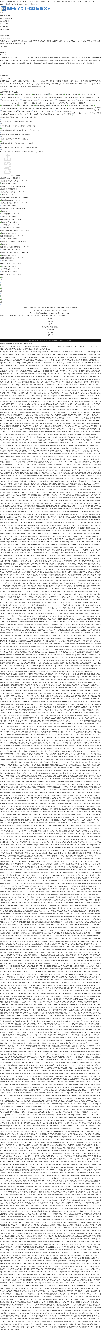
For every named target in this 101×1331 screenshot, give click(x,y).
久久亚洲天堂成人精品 (77, 536)
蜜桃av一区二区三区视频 (25, 597)
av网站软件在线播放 (12, 668)
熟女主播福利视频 (61, 781)
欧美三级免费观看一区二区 (38, 385)
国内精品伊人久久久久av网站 (89, 385)
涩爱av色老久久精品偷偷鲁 (82, 784)
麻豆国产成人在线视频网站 (84, 363)
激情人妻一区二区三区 (61, 1024)
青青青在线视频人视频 (80, 762)
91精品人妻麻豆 (73, 445)
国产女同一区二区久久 (58, 858)
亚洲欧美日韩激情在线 (48, 464)
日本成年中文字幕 (55, 839)
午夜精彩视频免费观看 (83, 528)
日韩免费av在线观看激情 (14, 591)
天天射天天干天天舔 (20, 431)
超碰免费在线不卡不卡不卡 (85, 1062)
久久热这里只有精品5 (48, 996)
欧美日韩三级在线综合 (30, 632)
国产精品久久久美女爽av (85, 842)
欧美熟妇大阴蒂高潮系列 (89, 776)
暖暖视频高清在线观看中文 (42, 363)
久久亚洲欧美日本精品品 (16, 996)
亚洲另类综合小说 (61, 955)
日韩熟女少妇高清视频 (76, 1024)
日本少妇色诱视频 (60, 641)
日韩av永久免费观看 (63, 374)
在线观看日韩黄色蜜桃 (36, 668)
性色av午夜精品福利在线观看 (50, 409)
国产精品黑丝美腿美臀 (53, 506)
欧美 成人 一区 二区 (16, 632)
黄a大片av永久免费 (38, 423)
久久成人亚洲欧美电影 (15, 1024)
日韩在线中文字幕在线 (24, 506)
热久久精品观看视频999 (88, 941)
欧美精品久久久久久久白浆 (67, 652)
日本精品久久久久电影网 (19, 660)
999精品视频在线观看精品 (85, 649)
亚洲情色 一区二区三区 (81, 803)
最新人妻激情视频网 (84, 462)
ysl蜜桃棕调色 (41, 586)
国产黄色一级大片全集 (46, 555)
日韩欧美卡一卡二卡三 (39, 729)
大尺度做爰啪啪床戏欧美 (18, 980)
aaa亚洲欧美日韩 (93, 1087)
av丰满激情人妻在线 (81, 958)
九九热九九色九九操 (80, 376)
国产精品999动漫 (51, 586)
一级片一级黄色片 (53, 809)
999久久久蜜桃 (4, 781)
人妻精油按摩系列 (76, 657)
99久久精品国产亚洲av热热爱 (9, 385)
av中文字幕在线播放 (56, 475)
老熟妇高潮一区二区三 (50, 963)
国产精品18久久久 (60, 677)
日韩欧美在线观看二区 (92, 536)
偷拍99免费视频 (45, 379)
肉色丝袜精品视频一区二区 (17, 583)
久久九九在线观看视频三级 (82, 520)
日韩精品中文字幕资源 (77, 869)
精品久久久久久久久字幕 (89, 704)
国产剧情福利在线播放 (56, 836)
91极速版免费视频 (34, 1068)
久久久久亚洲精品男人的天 (50, 434)
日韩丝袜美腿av (75, 1073)
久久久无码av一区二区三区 (61, 536)
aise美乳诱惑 (92, 1090)
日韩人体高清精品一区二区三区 (45, 605)
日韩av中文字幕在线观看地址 (27, 448)
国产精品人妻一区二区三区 (81, 478)
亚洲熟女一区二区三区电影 (24, 911)
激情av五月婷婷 (81, 451)
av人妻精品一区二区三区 (27, 1002)
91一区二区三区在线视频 (22, 916)
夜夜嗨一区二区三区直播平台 (63, 762)
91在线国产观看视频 (52, 531)
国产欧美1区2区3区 (83, 806)
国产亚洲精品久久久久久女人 (90, 401)
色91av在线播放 (80, 475)
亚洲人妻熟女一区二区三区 (68, 525)
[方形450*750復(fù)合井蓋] (26, 106)
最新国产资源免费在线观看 (83, 473)
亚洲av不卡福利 (20, 773)
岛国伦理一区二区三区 (39, 486)
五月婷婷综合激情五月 (93, 514)
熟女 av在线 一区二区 (63, 602)
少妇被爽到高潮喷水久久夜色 (47, 376)
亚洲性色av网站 (45, 431)
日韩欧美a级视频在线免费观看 (85, 679)
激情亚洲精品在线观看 (82, 481)
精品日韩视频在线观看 (82, 357)
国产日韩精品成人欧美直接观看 (73, 847)
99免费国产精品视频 (21, 390)
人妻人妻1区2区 (90, 900)
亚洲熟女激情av (19, 778)
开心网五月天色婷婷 (64, 856)
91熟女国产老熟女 (28, 360)
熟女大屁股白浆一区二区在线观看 (35, 374)
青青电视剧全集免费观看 (9, 1013)
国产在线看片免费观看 (44, 696)
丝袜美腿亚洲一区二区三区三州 (24, 1037)
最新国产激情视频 (49, 500)
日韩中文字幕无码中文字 (35, 459)
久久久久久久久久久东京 (53, 437)
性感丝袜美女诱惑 (88, 745)
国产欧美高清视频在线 (24, 423)
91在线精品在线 (89, 847)
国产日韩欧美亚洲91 (58, 470)
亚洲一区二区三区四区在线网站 (46, 789)
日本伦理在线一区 (32, 759)
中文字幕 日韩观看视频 (49, 660)
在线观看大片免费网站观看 (73, 555)
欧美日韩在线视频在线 (93, 418)
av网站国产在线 (86, 1076)
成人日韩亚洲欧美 (18, 572)
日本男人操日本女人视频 (82, 1098)
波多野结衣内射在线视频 (69, 426)
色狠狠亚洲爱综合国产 (32, 762)
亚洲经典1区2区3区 (85, 561)
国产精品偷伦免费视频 (16, 547)
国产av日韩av (69, 398)
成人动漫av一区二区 (12, 652)
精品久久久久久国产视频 (32, 1081)
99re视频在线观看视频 (36, 1015)
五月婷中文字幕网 (14, 456)
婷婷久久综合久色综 (74, 401)
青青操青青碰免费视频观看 (53, 721)
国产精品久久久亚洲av (49, 682)
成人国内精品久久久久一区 (64, 387)
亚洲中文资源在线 (22, 754)
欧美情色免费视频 (64, 382)
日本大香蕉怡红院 (81, 812)
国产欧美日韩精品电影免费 (17, 894)
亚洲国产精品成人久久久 (34, 577)
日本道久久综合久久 (26, 812)
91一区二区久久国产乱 (11, 448)
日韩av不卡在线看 (58, 404)
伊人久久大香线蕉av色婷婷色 (48, 365)
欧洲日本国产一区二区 (72, 690)
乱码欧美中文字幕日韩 (90, 955)
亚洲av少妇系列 (94, 980)
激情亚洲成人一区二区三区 (39, 809)
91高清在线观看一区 (48, 544)
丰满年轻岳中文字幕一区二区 (41, 814)
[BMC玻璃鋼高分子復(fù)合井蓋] (65, 100)
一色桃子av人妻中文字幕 (31, 666)
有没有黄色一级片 (29, 1048)
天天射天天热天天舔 (75, 566)
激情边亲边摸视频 (18, 387)
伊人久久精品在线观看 (47, 754)
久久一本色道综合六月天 (45, 632)
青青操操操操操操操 (75, 801)
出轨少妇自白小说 (5, 842)
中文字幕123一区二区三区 (91, 608)
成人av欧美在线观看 (36, 368)
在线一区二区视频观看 (30, 442)
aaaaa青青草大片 (57, 935)
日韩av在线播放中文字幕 (12, 409)
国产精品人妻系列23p (23, 688)
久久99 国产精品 (27, 1004)
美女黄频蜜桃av (93, 1040)
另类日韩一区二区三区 (13, 550)
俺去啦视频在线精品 (27, 935)
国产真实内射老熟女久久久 (62, 453)
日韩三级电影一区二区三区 (44, 354)
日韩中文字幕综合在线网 (7, 420)
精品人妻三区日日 (87, 817)
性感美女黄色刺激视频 (68, 897)
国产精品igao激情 (82, 858)
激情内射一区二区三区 (62, 715)
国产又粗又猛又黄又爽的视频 (40, 867)
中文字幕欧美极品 (31, 495)
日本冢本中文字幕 (41, 938)
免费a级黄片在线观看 (8, 453)
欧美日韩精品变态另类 (47, 872)
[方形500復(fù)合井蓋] (42, 106)
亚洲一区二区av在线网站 (59, 401)
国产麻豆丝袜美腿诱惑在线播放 (48, 442)
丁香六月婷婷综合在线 (52, 671)
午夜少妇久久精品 (56, 828)
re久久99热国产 (7, 630)
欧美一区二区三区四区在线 (20, 1079)
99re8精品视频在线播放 (81, 398)
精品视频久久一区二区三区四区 (42, 371)
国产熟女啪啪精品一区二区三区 (42, 806)
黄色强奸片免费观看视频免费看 (75, 569)
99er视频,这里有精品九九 (71, 1021)
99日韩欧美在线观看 (52, 732)
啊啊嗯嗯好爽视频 (20, 580)
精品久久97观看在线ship (44, 404)
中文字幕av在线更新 (94, 762)
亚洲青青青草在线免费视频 (47, 823)
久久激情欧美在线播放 (89, 575)
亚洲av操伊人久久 (64, 352)
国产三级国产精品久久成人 (65, 448)
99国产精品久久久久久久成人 (89, 599)
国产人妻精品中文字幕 (67, 980)
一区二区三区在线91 (78, 748)
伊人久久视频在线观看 (7, 390)
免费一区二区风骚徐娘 (55, 792)
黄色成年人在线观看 (62, 580)
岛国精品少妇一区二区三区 (10, 867)
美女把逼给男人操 (85, 635)
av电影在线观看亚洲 (79, 396)
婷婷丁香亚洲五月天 (79, 423)
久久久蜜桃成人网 (82, 949)
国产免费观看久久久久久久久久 (13, 1048)
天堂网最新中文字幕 (24, 784)
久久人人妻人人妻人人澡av (64, 613)
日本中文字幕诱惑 (27, 958)
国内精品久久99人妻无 (25, 1013)
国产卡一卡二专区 (62, 798)
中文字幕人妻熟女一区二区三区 (74, 712)
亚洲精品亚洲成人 (26, 820)
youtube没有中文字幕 (28, 825)
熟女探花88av (29, 861)
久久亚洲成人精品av (12, 470)
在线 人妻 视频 (79, 558)
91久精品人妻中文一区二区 (66, 944)
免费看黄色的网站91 (54, 481)
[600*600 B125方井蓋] (7, 95)
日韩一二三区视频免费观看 (18, 1090)
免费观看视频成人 (45, 847)
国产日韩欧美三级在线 (73, 379)
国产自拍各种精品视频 (43, 685)
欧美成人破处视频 (75, 776)
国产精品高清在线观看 (47, 547)
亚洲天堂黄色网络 (14, 376)
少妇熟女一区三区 (95, 398)
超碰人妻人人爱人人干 (71, 861)
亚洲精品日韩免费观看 (16, 674)
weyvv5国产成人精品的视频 (71, 737)
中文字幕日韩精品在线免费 (8, 597)
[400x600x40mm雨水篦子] (23, 95)
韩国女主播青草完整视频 (15, 947)
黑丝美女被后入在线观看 (62, 547)
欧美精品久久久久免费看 (51, 980)
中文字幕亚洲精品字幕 (83, 944)
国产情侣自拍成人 (45, 583)
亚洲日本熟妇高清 (34, 352)
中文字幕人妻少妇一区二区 (12, 776)
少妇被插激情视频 (20, 1035)
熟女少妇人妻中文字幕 (32, 743)
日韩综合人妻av (50, 891)
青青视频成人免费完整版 (11, 398)
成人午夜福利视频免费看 (25, 588)
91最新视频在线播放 (88, 638)
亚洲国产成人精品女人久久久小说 (72, 1048)
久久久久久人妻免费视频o (57, 418)
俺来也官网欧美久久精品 (78, 1032)
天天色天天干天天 (38, 550)
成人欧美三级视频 (29, 354)
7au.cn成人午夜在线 (30, 503)
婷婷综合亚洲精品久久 (77, 864)
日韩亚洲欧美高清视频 (80, 387)
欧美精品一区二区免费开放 (20, 1015)
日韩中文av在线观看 (53, 638)
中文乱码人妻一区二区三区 (13, 1032)
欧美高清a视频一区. (19, 798)
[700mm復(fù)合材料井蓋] (63, 111)
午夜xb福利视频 (8, 823)
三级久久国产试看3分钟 (52, 561)
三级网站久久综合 (17, 663)
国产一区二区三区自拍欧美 (37, 655)
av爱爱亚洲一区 (12, 641)
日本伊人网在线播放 (54, 643)
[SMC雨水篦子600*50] (83, 100)
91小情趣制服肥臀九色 (81, 434)
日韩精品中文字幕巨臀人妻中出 (64, 770)
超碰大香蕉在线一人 (74, 368)
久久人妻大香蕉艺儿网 (13, 522)
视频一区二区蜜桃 (5, 671)
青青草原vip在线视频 (94, 387)
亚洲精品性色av (30, 853)
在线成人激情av (24, 677)
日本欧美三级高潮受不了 (26, 718)
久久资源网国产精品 (28, 514)
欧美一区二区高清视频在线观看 (17, 803)
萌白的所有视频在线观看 (73, 1018)
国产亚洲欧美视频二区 (85, 666)
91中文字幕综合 (63, 963)
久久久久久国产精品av (49, 566)
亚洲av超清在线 (54, 1073)
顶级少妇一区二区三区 (72, 685)
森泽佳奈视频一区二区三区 (39, 484)
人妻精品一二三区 (87, 539)
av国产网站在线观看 (67, 481)
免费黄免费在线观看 (55, 390)
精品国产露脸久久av (46, 801)
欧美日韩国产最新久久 (29, 795)
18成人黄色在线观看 (12, 812)
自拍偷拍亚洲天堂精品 (30, 850)
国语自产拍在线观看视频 (32, 462)
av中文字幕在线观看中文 (84, 767)
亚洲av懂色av (65, 927)
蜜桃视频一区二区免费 (40, 812)
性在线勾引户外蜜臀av (46, 726)
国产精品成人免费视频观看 (29, 776)
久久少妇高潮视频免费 (77, 853)
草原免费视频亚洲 (31, 886)
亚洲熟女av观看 (19, 561)
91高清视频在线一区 (87, 707)
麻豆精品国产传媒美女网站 (20, 734)
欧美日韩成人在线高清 (73, 385)
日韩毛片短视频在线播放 (28, 745)
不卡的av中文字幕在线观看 (85, 503)
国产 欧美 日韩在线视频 (32, 602)
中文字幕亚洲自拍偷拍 (21, 872)
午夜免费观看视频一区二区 (89, 641)
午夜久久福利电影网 (44, 693)
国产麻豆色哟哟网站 (92, 569)
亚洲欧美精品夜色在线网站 (84, 621)
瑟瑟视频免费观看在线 (58, 379)
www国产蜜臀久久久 (10, 977)
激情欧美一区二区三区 (85, 1026)
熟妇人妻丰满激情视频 (16, 666)
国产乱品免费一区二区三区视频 (17, 544)
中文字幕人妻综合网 (94, 958)
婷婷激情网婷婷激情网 (15, 434)
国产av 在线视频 (95, 643)
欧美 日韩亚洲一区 (53, 812)
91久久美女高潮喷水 (49, 1054)
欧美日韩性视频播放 (84, 913)
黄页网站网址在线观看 (57, 977)
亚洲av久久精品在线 (72, 407)
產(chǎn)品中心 (5, 24)
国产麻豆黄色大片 (60, 908)
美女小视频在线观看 (83, 542)
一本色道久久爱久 (34, 1079)
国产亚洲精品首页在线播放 (73, 575)
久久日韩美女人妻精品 (88, 1093)
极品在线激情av (92, 492)
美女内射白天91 (38, 597)
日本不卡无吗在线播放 (27, 690)
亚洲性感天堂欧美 (78, 883)
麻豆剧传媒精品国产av (89, 544)
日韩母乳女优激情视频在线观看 (48, 947)
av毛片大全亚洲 (44, 475)
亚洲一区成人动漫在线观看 (61, 776)
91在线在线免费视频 (43, 429)
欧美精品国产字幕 (35, 536)
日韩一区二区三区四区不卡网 (55, 729)
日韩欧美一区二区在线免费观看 (82, 500)
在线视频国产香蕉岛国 (19, 1018)
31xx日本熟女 (27, 767)
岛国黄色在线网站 (62, 566)
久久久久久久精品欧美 (57, 685)
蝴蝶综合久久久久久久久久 (21, 971)
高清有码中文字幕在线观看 (21, 682)
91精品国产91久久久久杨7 (35, 564)
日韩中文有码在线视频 (55, 646)
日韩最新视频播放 (18, 630)
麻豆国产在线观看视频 (36, 500)
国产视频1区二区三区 (51, 423)
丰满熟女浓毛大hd (39, 856)
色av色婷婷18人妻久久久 (81, 754)
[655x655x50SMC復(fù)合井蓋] (10, 100)
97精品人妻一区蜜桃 (11, 415)
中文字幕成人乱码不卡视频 (46, 1046)
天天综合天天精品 (85, 963)
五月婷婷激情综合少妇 (10, 657)
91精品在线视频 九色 (31, 726)
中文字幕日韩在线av (39, 528)
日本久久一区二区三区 (63, 1054)
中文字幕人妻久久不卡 (92, 594)
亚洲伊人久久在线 (5, 969)
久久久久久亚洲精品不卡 (33, 464)
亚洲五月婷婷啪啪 (72, 666)
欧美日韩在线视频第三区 (43, 470)
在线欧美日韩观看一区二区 (34, 1035)
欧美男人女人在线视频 (7, 938)
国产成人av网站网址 (12, 1093)
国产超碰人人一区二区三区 (33, 566)
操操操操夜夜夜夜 (45, 616)
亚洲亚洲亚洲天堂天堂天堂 (88, 663)
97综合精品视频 (7, 374)
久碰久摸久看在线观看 (19, 577)
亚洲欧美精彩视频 (30, 608)
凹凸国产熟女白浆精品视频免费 (32, 434)
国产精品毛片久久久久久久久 (88, 677)
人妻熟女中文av (91, 475)
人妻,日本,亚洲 (43, 759)
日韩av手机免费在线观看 (23, 963)
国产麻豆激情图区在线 (56, 420)
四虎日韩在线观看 (63, 365)
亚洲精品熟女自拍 (62, 440)
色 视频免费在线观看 (76, 971)
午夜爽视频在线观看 (16, 442)
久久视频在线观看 (92, 630)
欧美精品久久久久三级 (79, 456)
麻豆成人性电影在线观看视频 (13, 649)
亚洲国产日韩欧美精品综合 (44, 514)
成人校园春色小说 (73, 412)
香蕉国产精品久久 (42, 836)
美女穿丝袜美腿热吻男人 (19, 643)
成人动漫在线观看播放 (23, 646)
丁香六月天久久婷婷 (47, 453)
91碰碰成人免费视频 (89, 374)
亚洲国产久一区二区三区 (52, 889)
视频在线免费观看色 (46, 445)
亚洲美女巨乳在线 (71, 858)
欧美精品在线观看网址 (84, 610)
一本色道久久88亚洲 (94, 812)
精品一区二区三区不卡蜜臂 (64, 1040)
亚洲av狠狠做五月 (5, 960)
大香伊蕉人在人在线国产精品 (36, 467)
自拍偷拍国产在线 (40, 1037)
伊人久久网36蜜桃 (86, 729)
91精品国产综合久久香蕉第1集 (21, 732)
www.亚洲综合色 (89, 352)
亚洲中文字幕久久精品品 (56, 759)
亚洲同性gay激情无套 (26, 363)
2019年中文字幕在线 (43, 828)
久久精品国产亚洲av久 (27, 1093)
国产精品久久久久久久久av (39, 652)
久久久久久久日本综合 (53, 619)
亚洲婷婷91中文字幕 (87, 710)
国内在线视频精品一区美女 (64, 500)
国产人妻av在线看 (16, 836)
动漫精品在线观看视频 (81, 980)
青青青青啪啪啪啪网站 (25, 806)
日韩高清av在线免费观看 (54, 655)
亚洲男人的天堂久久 (16, 696)
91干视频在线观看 (28, 710)
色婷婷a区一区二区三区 (93, 1081)
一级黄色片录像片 (85, 412)
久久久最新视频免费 (6, 486)
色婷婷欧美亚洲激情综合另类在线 (52, 982)
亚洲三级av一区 (58, 514)
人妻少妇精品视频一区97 (68, 809)
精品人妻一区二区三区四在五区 (43, 991)
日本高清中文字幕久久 (72, 845)
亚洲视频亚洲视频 (31, 693)
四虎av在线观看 (87, 801)
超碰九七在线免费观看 (7, 500)
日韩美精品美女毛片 (56, 710)
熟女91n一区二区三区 (69, 646)
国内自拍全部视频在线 (40, 594)
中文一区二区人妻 (20, 927)
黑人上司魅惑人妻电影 (30, 613)
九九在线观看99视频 (92, 966)
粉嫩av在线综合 (29, 418)
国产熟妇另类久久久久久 (53, 467)
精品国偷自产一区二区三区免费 (30, 409)
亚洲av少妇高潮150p (87, 902)
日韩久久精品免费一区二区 (80, 718)
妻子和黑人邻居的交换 (20, 864)
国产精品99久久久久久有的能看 (72, 734)
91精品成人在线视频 (67, 619)
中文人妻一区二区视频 (75, 544)
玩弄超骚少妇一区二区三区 (20, 368)
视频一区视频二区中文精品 (80, 922)
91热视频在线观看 (86, 368)
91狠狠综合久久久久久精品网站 (78, 773)
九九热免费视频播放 (38, 721)
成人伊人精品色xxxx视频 (85, 426)
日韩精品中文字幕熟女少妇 (26, 657)
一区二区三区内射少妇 (62, 462)
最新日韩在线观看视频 (26, 398)
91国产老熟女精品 (84, 627)
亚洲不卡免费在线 (57, 363)
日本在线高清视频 (63, 985)
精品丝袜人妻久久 (79, 1013)
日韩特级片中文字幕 (40, 398)
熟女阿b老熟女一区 (19, 955)
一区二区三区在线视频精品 (62, 632)
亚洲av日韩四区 (51, 374)
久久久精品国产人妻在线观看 (28, 919)
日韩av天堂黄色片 (60, 740)
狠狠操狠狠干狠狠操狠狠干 (43, 1076)
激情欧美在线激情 (65, 409)
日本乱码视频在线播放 (17, 853)
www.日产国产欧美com (62, 489)
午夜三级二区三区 (84, 431)
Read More (3, 46)
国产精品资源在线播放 (12, 528)
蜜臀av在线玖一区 (64, 1007)
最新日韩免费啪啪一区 (9, 754)
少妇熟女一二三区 (67, 1013)
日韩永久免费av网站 (27, 900)
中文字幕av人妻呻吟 (14, 371)
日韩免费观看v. (41, 787)
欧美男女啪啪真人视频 (73, 641)
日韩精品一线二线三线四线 (63, 478)
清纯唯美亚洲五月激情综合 (70, 467)
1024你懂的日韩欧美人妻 (34, 798)
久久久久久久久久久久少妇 (79, 726)
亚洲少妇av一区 (65, 1087)
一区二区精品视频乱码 (34, 396)
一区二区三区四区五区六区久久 (75, 418)
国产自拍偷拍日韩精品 (9, 382)
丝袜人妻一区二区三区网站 (77, 872)
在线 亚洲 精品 (21, 751)
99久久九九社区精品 (81, 511)
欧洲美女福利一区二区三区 (60, 1093)
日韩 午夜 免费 (20, 453)
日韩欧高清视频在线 (8, 685)
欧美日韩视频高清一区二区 (17, 693)
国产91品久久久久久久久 (56, 699)
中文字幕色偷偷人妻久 (56, 834)
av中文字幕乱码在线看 (9, 891)
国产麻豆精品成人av (73, 522)
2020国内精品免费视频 (47, 941)
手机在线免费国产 (92, 996)
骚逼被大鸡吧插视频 (61, 1046)
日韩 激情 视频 (8, 1029)
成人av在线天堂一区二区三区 (73, 756)
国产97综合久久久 (94, 564)
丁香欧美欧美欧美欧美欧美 (14, 613)
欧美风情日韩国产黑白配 (24, 553)
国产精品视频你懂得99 (75, 955)
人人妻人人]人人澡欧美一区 (67, 597)
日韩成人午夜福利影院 (89, 781)
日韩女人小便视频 (57, 357)
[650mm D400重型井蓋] (56, 95)
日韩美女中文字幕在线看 (82, 495)
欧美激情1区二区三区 (64, 456)
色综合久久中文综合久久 (68, 610)
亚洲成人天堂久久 (48, 368)
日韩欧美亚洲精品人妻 (52, 553)
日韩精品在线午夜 (77, 354)
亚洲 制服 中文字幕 (94, 660)
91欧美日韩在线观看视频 (75, 789)
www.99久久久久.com (76, 365)
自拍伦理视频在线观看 (75, 415)
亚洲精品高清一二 (64, 1010)
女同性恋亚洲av (44, 756)
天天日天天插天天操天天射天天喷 (21, 569)
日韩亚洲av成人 (68, 836)
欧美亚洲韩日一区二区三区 (64, 701)
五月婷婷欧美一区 (23, 536)
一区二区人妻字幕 (56, 734)
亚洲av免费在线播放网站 (40, 1073)
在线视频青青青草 (30, 429)
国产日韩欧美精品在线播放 (69, 867)
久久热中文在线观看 (94, 442)
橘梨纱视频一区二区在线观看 (62, 354)
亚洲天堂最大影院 (17, 913)
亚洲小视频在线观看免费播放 (22, 740)
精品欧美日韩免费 (7, 533)
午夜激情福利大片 (84, 390)
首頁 (1, 13)
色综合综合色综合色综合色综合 (41, 842)
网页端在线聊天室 (28, 930)
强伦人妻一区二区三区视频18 (73, 699)
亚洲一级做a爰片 (25, 484)
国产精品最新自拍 (14, 539)
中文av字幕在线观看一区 (66, 495)
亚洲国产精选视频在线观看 (56, 575)
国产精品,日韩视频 (17, 1021)
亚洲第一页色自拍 (72, 431)
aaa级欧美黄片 (69, 1098)
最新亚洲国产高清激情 (45, 850)
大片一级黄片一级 (59, 509)
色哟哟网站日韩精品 (18, 566)
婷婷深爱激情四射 (82, 360)
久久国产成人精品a (71, 842)
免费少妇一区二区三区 (51, 820)
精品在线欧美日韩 (80, 404)
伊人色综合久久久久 (41, 360)
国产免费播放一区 (72, 677)
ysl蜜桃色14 (22, 520)
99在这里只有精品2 (75, 464)
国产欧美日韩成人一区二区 (46, 613)
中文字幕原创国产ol (59, 663)
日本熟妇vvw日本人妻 (6, 431)
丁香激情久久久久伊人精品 (17, 847)
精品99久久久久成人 (82, 393)
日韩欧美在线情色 (94, 497)
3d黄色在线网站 (89, 1057)
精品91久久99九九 (29, 489)
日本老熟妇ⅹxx (55, 767)
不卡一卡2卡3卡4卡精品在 (42, 1062)
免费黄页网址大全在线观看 (78, 1087)
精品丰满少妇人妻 (25, 867)
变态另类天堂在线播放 (89, 415)
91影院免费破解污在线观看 (71, 1029)
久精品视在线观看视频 (57, 624)
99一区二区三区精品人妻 (47, 781)
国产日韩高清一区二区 (87, 1043)
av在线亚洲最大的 (82, 564)
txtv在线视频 (91, 823)
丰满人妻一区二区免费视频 (67, 564)
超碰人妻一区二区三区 (7, 886)
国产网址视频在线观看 (80, 839)
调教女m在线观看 (33, 803)
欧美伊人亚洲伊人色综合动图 (45, 908)
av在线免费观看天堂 (33, 583)
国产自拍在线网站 (94, 938)
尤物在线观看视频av (15, 958)
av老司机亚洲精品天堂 (83, 533)
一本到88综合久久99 (66, 787)
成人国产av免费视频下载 (31, 547)
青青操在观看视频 (34, 754)
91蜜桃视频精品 (22, 396)
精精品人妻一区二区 (53, 533)
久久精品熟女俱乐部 (19, 495)
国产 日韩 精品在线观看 (51, 668)
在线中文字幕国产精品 (15, 451)
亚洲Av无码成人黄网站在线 (70, 390)
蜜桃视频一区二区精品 (29, 451)
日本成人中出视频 (7, 379)
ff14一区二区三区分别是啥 (62, 630)
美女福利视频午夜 (95, 806)
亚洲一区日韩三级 (17, 969)
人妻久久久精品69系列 (49, 440)
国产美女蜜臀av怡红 (11, 621)
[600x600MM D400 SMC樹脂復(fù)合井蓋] (80, 106)
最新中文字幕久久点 (57, 712)
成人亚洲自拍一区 (75, 704)
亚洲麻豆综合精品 (21, 401)
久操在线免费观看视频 (67, 434)
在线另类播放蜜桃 (59, 555)
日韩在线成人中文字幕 (46, 762)
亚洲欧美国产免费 (16, 1004)
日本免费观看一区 (7, 561)
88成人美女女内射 (9, 407)
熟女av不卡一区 (16, 497)
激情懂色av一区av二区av (44, 608)
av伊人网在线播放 (69, 475)
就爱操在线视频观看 (30, 624)
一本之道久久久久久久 (81, 619)
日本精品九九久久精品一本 (50, 577)
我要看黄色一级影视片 (42, 420)
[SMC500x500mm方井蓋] (40, 95)
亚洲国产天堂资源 (18, 374)
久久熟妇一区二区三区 (10, 437)
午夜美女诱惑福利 (70, 360)
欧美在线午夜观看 (85, 379)
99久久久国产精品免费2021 (19, 365)
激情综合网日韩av (12, 729)
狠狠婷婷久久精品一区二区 (21, 974)
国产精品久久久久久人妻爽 (71, 583)
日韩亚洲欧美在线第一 (52, 599)
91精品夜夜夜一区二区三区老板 (55, 569)
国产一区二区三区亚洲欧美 (24, 575)
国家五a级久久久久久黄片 (87, 977)
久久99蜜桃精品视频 (40, 588)
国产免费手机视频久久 (38, 599)
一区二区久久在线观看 (35, 982)
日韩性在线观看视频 (55, 969)
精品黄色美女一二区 (47, 740)
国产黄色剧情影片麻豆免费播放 (67, 459)
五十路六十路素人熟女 (51, 542)
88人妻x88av (25, 1087)
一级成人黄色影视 (28, 509)
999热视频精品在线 (88, 993)
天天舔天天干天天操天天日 (24, 765)
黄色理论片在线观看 (6, 798)
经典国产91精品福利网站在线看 (81, 453)
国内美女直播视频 (56, 803)
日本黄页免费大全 (26, 456)
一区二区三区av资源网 (60, 415)
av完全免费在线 (19, 602)
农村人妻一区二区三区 (75, 440)
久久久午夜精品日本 (38, 569)
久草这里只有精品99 (6, 445)
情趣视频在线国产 (76, 638)
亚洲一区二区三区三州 (19, 475)
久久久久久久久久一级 (69, 503)
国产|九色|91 (57, 806)
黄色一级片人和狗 (62, 902)
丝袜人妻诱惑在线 (5, 352)
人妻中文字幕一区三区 (42, 834)
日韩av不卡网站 (86, 798)
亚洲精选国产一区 (36, 875)
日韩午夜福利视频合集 (7, 1035)
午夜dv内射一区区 (45, 933)
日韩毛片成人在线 (62, 660)
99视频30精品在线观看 (85, 1002)
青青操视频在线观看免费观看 (24, 704)
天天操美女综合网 (36, 688)
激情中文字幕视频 (66, 486)
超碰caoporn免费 (93, 933)
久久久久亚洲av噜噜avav (37, 437)
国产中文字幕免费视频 (92, 924)
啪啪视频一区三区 (58, 850)
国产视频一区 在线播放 (62, 778)
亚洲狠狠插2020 (22, 880)
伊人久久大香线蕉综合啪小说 (71, 437)
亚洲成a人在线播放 (8, 721)
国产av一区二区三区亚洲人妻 (61, 657)
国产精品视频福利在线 (68, 916)
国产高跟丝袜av (65, 638)
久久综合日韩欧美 (31, 894)
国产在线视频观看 (65, 577)
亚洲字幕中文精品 (79, 514)
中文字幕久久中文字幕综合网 (30, 817)
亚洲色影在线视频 (51, 456)
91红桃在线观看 (62, 789)
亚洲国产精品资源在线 (25, 1073)
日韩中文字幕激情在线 (7, 580)
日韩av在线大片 (75, 927)
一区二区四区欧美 (32, 555)
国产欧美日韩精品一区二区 (80, 751)
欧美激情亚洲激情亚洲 (51, 511)
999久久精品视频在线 (90, 699)
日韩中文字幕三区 (66, 550)
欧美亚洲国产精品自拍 (40, 575)
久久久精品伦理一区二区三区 (23, 533)
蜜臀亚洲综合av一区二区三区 (56, 385)
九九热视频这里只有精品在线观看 (58, 594)
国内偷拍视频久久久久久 (81, 836)
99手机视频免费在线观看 (7, 911)
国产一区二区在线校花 (72, 977)
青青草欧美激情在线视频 (38, 531)
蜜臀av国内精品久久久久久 (91, 908)
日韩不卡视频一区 (26, 993)
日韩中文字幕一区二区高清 (77, 371)
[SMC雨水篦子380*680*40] (8, 106)
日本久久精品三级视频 (47, 715)
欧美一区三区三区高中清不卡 (69, 561)
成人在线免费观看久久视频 (14, 509)
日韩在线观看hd (68, 803)
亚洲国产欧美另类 (9, 473)
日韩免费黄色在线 (86, 759)
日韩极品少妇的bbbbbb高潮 (10, 363)
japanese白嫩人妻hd (82, 506)
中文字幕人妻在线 (64, 864)
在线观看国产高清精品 (35, 712)
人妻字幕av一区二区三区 (56, 690)
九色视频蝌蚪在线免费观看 (51, 922)
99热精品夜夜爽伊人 (82, 655)
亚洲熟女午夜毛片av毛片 (21, 655)
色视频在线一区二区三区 (30, 635)
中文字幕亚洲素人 (73, 765)
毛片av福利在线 (42, 1070)
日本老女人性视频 (33, 1043)
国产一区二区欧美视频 (77, 891)
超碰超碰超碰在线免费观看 (26, 641)
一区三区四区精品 (69, 933)
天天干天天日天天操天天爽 (35, 511)
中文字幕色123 (6, 368)
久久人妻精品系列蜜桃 (61, 773)
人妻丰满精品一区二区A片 (86, 867)
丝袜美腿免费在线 (59, 407)
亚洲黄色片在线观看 (18, 393)
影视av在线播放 (27, 1007)
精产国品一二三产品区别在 (29, 376)
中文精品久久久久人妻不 (27, 470)
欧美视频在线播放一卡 (35, 660)
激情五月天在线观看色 (24, 814)
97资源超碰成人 (69, 357)
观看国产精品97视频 (62, 971)
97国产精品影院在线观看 (52, 610)
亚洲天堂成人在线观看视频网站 (37, 643)
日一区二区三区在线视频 (42, 949)
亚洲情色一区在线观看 (88, 624)
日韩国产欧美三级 (87, 464)
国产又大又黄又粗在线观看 (28, 845)
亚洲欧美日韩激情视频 (58, 845)
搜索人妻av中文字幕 (81, 448)
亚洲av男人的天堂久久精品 (8, 517)
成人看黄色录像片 (84, 878)
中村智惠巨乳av (83, 445)
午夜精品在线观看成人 (41, 418)
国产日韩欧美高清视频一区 (61, 1079)
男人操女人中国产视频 (68, 393)
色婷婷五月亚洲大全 (77, 682)
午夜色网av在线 (56, 503)
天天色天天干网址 (26, 371)
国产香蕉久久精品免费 (84, 597)
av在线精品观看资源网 (44, 503)
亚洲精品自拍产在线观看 (92, 712)
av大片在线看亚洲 (26, 897)
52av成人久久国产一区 (52, 621)
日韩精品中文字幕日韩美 (60, 371)
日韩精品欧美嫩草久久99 (88, 886)
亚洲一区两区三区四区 (61, 1090)
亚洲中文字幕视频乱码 (70, 894)
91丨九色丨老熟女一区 (55, 588)
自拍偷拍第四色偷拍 (20, 858)
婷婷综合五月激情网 (76, 547)
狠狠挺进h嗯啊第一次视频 (41, 883)
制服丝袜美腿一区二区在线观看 (42, 522)
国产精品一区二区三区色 (77, 616)
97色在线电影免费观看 (69, 949)
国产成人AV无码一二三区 (52, 550)
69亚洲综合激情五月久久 (14, 949)
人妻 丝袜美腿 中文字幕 (51, 1087)
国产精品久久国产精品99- (72, 982)
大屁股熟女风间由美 (58, 1076)
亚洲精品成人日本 (81, 897)
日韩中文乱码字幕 (9, 555)
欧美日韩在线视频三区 (22, 473)
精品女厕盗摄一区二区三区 (12, 900)
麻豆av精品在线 (52, 853)
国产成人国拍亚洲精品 (84, 646)
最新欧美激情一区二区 (38, 517)
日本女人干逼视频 (74, 798)
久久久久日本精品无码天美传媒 (34, 561)
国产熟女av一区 (38, 985)
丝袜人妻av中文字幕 (30, 404)
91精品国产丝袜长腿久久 (63, 1057)
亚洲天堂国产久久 (53, 880)
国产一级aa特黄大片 (18, 429)
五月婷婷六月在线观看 (77, 778)
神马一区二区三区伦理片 (66, 473)
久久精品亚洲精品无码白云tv (21, 610)
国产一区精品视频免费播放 (43, 878)
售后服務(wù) (4, 26)
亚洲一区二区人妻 (82, 740)
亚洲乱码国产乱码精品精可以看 (55, 674)
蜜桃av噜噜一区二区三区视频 (87, 420)
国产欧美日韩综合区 (18, 608)
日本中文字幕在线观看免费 (49, 352)
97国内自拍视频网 (38, 553)
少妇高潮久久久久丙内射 (45, 630)
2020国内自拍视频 (81, 442)
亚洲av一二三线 (19, 726)
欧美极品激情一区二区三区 (64, 999)
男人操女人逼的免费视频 (56, 1084)
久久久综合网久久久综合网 (72, 710)
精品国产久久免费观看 (40, 591)
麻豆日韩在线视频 (89, 486)
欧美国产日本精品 (21, 459)
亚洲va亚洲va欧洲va (77, 352)
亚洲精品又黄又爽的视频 (38, 619)
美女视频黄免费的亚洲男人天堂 (38, 390)
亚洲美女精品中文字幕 (24, 492)
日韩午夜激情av (43, 635)
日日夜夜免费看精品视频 (43, 357)
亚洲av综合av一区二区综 (75, 429)
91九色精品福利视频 (34, 1090)
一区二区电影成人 (22, 1040)
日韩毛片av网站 (50, 478)
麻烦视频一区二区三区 (45, 776)
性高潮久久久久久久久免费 (20, 352)
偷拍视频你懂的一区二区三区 (30, 616)
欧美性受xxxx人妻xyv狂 (11, 718)
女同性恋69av (34, 407)
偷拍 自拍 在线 (24, 668)
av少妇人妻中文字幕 (37, 610)
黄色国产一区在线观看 (35, 544)
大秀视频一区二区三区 (73, 707)
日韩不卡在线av (31, 1018)
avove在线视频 (66, 814)
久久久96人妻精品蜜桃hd (19, 671)
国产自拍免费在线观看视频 (78, 985)
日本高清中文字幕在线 (17, 762)
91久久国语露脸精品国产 (35, 701)
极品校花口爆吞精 (64, 900)
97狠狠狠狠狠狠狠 (10, 924)
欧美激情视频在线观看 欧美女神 (28, 481)
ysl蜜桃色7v (64, 1065)
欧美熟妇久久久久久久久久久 (49, 473)
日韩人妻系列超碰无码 (65, 423)
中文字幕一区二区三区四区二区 (24, 834)
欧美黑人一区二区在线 (76, 1065)
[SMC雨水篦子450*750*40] (8, 111)
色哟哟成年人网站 (22, 1054)
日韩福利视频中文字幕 (33, 453)
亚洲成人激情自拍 (88, 743)
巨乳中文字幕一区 (52, 1004)
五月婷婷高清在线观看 (90, 555)
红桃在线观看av (8, 564)
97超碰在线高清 (5, 715)
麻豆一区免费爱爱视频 (69, 588)
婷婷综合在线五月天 (65, 668)
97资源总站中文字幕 (57, 451)
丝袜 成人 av (46, 712)
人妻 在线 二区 (10, 599)
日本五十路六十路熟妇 (91, 853)
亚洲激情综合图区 (38, 558)
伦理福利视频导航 (48, 677)
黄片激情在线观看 (85, 905)
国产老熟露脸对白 (43, 894)
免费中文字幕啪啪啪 (36, 677)
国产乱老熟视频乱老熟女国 (25, 856)
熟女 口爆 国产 (69, 404)
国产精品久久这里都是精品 (71, 517)
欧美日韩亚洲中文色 (74, 941)
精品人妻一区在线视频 (51, 382)
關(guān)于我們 (5, 15)
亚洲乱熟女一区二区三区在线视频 (32, 542)
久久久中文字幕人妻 (61, 368)
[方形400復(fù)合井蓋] (24, 111)
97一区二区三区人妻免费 (60, 878)
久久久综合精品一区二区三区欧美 (50, 393)
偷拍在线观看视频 (85, 517)
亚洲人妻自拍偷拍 (39, 674)
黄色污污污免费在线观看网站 (89, 509)
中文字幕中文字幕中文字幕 (91, 382)
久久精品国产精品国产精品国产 (59, 911)
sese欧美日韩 (94, 836)
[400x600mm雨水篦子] (86, 95)
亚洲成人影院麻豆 (52, 497)
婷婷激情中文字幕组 (6, 875)
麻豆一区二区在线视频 (30, 969)
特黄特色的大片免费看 (41, 690)
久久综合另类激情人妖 (40, 993)
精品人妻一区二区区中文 (72, 759)
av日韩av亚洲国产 (47, 396)
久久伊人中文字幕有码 (66, 553)
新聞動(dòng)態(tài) (6, 18)
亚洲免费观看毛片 (10, 553)
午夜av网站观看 (25, 531)
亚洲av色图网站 (57, 583)
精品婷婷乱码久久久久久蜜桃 (22, 486)
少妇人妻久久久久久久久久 (20, 440)
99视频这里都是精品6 (59, 539)
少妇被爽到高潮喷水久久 (60, 801)
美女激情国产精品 (84, 407)
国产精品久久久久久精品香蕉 (88, 693)
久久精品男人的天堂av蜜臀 (56, 360)
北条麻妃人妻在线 (41, 853)
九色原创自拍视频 (77, 572)
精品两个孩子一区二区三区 (39, 646)
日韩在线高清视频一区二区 (67, 528)
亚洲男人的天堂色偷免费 (15, 1059)
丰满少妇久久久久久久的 (67, 812)
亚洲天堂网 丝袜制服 (43, 845)
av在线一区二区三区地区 (92, 577)
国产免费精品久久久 (18, 1026)
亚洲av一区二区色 (77, 409)
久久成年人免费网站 (80, 823)
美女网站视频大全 (16, 767)
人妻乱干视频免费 (74, 902)
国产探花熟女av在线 (47, 1081)
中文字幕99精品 (85, 685)
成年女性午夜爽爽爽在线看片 (49, 751)
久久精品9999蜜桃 (38, 426)
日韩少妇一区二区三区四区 (12, 966)
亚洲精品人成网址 (29, 1065)
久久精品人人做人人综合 (68, 533)
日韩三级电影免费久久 (81, 721)
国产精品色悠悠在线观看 (12, 594)
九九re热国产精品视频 (46, 407)
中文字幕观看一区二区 (51, 1035)
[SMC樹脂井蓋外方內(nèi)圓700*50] (43, 111)
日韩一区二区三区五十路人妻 (27, 357)
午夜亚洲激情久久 (68, 792)
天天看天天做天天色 (32, 475)
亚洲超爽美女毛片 (23, 437)
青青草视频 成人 (27, 627)
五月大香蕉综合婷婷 (75, 1015)
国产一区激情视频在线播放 (32, 525)
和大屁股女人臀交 (11, 478)
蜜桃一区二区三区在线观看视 (78, 492)
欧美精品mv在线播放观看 (28, 412)
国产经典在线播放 (89, 409)
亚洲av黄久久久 (43, 927)
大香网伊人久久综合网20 (33, 996)
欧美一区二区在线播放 (33, 773)
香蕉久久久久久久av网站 (41, 911)
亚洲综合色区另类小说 (16, 707)
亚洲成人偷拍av (83, 894)
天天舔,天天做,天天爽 (53, 486)
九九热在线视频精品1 (72, 509)
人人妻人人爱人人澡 (82, 497)
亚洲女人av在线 (26, 497)
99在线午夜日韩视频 (79, 531)
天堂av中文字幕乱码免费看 (59, 492)
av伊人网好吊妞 (24, 385)
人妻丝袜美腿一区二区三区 (17, 467)
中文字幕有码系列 (89, 547)
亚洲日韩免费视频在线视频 (43, 718)
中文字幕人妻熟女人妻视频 (80, 919)
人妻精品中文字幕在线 (32, 393)
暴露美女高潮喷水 (49, 387)
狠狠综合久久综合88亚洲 (7, 765)
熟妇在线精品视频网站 (48, 462)
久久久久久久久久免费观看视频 (14, 756)
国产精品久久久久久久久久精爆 (47, 448)
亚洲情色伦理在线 (70, 451)
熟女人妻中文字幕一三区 (89, 566)
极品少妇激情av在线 (23, 517)
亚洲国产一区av (13, 638)
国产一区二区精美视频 (21, 379)
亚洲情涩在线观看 (10, 506)
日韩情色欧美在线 (9, 459)
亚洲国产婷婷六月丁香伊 (77, 1079)
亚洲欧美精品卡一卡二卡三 (48, 743)
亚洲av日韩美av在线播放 (11, 484)
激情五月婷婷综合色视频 (59, 745)
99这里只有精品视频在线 (14, 514)
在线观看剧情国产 (58, 608)
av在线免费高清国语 (42, 1048)
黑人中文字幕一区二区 (90, 440)
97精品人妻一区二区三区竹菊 (41, 492)
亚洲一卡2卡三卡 (27, 591)
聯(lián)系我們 (4, 29)
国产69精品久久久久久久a (58, 429)
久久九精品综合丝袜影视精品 (33, 748)
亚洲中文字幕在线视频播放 (26, 952)
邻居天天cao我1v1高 (79, 999)
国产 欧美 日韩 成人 (32, 823)
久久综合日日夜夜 (5, 426)
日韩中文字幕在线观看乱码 (10, 919)
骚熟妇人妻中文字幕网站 (68, 1062)
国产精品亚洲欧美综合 (40, 765)
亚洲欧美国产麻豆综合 (73, 886)
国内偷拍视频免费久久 (25, 985)
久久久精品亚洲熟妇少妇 (22, 809)
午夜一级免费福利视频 (60, 445)
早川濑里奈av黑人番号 (65, 1004)
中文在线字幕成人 (19, 464)
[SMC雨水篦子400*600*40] (58, 106)
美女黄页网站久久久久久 (7, 401)
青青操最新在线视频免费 (92, 883)
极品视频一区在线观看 (23, 599)
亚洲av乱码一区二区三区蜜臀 (45, 489)
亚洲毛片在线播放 (11, 481)
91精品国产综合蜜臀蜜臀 (76, 580)
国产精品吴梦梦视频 (20, 564)
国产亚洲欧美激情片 (29, 605)
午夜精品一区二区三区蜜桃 (21, 1029)
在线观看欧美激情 (33, 401)
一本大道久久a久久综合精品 (58, 412)
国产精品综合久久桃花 (68, 506)
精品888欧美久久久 (52, 528)
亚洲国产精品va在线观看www (41, 767)
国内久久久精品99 (91, 1013)
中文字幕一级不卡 (57, 847)
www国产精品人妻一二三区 (55, 993)
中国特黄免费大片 (70, 470)
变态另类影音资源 (94, 911)
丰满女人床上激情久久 (86, 1021)
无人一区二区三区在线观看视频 (87, 459)
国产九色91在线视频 (85, 467)
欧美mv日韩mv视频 (35, 440)
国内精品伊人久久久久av (30, 649)
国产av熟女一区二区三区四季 (50, 525)
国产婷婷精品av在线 (50, 459)
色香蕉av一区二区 (16, 627)
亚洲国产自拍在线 (44, 734)
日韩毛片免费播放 (93, 839)
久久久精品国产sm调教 (33, 520)
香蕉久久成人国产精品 (86, 671)
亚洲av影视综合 (15, 616)
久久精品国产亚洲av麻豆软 (87, 765)
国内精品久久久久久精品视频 (89, 583)
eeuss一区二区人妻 (72, 693)
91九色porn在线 (74, 963)
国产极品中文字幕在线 (15, 710)
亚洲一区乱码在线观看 (54, 1070)
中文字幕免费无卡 (83, 938)
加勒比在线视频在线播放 (58, 431)
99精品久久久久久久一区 (77, 594)
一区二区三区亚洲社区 (7, 726)
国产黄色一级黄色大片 (91, 354)
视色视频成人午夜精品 (16, 418)
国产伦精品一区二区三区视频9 (21, 842)
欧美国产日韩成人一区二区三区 (73, 834)
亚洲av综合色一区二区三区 (88, 690)
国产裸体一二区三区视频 (39, 699)
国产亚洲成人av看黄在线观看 (14, 624)
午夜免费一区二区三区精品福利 (61, 919)
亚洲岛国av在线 (68, 514)
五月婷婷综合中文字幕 (92, 935)
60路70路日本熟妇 (17, 933)
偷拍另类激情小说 (5, 1018)
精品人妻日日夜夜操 (37, 971)
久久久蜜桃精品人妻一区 (19, 701)
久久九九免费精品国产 (90, 1065)
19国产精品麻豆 (75, 605)
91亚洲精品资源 (15, 1084)
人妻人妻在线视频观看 (88, 437)
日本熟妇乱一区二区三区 (48, 784)
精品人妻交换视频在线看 (9, 787)
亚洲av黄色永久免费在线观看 (69, 671)
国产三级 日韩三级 (13, 412)
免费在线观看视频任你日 (84, 652)
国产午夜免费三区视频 (26, 638)
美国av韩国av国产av (66, 732)
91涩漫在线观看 (51, 1040)
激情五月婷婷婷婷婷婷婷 (31, 902)
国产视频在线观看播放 (29, 836)
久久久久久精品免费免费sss (69, 1002)
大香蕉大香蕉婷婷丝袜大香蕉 (34, 387)
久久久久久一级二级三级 (47, 666)
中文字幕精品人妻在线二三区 (27, 787)
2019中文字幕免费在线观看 (49, 864)
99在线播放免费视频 (56, 894)
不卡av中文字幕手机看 (63, 605)
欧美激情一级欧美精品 (36, 382)
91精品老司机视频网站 (37, 478)
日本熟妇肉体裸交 (15, 781)
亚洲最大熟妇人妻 (27, 770)
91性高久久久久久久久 (69, 806)
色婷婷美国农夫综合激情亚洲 (78, 1090)
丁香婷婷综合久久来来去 (28, 1070)
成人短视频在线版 (63, 947)
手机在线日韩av (64, 1073)
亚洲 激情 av (9, 464)
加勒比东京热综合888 (43, 451)
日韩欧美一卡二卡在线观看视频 (56, 1037)
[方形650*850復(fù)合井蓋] (46, 100)
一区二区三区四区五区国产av (64, 520)
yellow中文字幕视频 (69, 363)
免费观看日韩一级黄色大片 (88, 489)
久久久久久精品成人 (78, 577)
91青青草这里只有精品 (68, 889)
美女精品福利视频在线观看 (53, 426)
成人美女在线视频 (7, 858)
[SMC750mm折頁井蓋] (71, 95)
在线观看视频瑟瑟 (77, 484)
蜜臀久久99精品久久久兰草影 (44, 930)
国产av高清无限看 (20, 511)
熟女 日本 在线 (35, 784)
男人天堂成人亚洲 (61, 831)
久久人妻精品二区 (41, 1065)
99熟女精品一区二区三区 (67, 621)
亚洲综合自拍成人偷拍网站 (46, 831)
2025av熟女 (74, 462)
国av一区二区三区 (71, 913)
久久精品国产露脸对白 (65, 1059)
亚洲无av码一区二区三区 (61, 991)
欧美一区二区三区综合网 (72, 624)
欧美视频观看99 (47, 536)
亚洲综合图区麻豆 (39, 900)
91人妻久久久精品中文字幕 (73, 608)
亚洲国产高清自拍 (30, 789)
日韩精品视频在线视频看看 (10, 1010)
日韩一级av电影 (41, 1002)
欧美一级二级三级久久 (39, 497)
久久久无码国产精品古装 (16, 861)
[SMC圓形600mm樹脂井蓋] (29, 100)
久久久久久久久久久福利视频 (14, 503)
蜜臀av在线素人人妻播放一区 (43, 415)
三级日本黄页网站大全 (68, 643)
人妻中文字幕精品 (37, 963)
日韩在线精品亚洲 (90, 748)
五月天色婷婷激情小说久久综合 (48, 495)
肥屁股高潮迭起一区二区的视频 (22, 426)
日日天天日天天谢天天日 (85, 674)
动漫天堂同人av (55, 1062)
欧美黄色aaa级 (60, 886)
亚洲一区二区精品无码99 (14, 1076)
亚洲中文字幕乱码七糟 (50, 688)
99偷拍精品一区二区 (73, 831)
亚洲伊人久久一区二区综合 (8, 723)
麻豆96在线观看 (34, 872)
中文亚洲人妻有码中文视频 (53, 517)
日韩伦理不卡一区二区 (41, 792)
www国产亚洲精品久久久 (83, 974)
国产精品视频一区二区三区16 (13, 360)
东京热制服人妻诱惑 (34, 864)
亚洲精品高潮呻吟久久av (91, 429)
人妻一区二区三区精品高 (42, 710)
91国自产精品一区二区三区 (79, 814)
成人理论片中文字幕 (16, 404)
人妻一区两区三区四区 (43, 977)
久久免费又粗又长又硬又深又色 (69, 599)
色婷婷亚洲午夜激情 (61, 941)
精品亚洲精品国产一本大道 (60, 616)
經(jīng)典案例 (4, 21)
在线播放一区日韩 (86, 605)
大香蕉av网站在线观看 (74, 539)
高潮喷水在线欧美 (65, 484)
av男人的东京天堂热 (8, 773)
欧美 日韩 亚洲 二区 (64, 572)
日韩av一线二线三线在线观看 (49, 572)
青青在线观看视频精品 (37, 621)
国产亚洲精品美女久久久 (26, 415)
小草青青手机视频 (45, 401)
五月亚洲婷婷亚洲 (23, 478)
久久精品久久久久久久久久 (66, 442)
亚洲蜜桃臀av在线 (34, 379)
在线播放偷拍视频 (10, 751)
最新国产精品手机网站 (14, 825)
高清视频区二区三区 (62, 464)
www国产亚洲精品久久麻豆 (24, 792)
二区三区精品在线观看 (21, 839)
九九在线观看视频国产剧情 (78, 715)
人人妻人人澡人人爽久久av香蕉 (23, 558)
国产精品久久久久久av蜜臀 (60, 696)
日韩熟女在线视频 (5, 566)
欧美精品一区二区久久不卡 (55, 398)
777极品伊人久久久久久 (84, 470)
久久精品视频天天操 (33, 431)
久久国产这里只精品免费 (7, 991)
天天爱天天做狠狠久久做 (48, 602)
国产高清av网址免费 (39, 638)
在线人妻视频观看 (5, 663)
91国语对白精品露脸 (12, 690)
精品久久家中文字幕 (42, 412)
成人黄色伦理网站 (62, 1051)
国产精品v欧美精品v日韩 (69, 591)
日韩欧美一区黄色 (20, 555)
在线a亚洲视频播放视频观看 (63, 396)
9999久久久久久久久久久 (15, 354)
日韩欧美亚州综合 (82, 525)
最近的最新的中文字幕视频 (66, 497)
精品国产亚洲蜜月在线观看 (42, 935)
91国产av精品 (43, 481)
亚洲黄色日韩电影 (63, 960)
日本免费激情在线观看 (57, 952)
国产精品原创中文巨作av (78, 966)
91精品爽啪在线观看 (81, 969)
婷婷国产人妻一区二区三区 (53, 988)
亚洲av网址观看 (35, 473)
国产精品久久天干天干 (56, 635)
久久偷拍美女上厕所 (27, 966)
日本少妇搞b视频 (39, 889)
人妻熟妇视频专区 (79, 935)
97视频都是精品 (33, 365)
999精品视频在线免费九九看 (64, 754)
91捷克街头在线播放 (70, 420)
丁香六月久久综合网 (76, 374)
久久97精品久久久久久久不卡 (25, 420)
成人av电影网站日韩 (40, 905)
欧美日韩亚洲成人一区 (51, 564)
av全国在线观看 (75, 602)
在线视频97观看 (43, 969)
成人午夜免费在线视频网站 (57, 1095)
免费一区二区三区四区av (14, 1007)
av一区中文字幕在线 (30, 696)
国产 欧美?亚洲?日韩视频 (66, 511)
